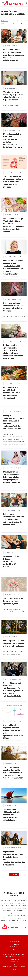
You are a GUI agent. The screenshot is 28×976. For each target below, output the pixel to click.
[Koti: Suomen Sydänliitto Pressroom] (13, 3)
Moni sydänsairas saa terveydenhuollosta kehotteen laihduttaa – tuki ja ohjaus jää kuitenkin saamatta (13, 477)
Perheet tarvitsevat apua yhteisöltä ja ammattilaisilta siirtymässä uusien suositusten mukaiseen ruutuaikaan (13, 351)
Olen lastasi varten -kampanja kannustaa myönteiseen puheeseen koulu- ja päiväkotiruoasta (13, 55)
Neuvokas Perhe (14, 959)
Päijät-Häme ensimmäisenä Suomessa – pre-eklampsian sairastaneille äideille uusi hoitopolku (13, 519)
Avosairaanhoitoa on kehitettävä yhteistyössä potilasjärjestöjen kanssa (12, 561)
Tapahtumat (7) (24, 22)
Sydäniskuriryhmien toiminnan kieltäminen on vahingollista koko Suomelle (13, 307)
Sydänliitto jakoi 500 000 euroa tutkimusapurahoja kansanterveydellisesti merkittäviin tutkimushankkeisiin (13, 689)
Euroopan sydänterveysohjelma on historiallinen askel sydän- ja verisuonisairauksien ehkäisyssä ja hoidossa (13, 422)
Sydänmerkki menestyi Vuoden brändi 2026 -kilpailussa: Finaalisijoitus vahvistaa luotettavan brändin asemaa (13, 225)
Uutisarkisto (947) (4, 22)
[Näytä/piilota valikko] (2, 3)
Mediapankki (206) (14, 22)
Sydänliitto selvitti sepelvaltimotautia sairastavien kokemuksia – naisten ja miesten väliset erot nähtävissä (13, 772)
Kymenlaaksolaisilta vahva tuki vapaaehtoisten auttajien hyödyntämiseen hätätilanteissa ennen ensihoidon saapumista (13, 142)
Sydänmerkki (14, 962)
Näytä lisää (14, 874)
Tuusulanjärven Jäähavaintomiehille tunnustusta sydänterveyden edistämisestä (11, 814)
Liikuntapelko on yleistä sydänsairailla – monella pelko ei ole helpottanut (13, 643)
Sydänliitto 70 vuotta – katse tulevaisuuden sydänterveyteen (13, 601)
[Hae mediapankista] (26, 3)
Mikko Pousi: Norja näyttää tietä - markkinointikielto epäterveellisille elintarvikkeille (11, 392)
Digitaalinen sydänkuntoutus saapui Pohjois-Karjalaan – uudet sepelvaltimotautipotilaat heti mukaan (14, 858)
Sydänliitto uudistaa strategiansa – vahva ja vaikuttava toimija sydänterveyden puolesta (13, 181)
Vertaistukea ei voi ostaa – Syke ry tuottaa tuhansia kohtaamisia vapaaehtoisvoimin (13, 96)
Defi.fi (14, 964)
